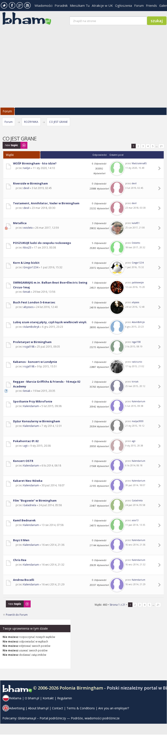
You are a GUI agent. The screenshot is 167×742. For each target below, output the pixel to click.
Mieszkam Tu (80, 5)
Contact (57, 708)
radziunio (137, 361)
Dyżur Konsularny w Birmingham (36, 421)
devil (26, 188)
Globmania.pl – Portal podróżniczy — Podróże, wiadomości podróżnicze (69, 718)
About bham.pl (38, 708)
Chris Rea (19, 560)
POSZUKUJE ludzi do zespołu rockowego (42, 243)
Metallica (20, 223)
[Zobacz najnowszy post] (160, 168)
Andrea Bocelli (23, 580)
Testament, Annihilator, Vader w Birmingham (46, 203)
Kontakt (48, 698)
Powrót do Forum (17, 615)
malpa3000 (138, 421)
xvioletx (28, 228)
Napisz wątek (11, 144)
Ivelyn (26, 168)
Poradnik (61, 5)
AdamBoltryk (31, 327)
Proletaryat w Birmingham (32, 342)
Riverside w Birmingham (30, 183)
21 (161, 146)
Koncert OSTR (23, 461)
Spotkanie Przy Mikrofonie (32, 401)
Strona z (117, 605)
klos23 (27, 247)
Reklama (15, 698)
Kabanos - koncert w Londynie (35, 362)
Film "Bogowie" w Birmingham (35, 500)
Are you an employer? (113, 708)
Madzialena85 (139, 163)
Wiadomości (43, 5)
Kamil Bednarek (24, 520)
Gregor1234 (30, 267)
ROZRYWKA (31, 122)
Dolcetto (136, 242)
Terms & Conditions (81, 708)
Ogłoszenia (123, 5)
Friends (151, 5)
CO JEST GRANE (58, 122)
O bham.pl (32, 698)
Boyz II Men (21, 540)
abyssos (28, 307)
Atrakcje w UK (102, 5)
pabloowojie (138, 282)
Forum (139, 5)
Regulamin (64, 698)
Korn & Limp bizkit (26, 263)
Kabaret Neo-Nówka (27, 481)
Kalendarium (31, 406)
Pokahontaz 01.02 (25, 441)
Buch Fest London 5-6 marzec (34, 302)
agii (25, 446)
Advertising (17, 708)
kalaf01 (136, 223)
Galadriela (29, 505)
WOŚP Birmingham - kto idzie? (35, 163)
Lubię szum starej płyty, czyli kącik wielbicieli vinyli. (50, 322)
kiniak (26, 292)
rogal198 (28, 346)
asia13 (135, 520)
